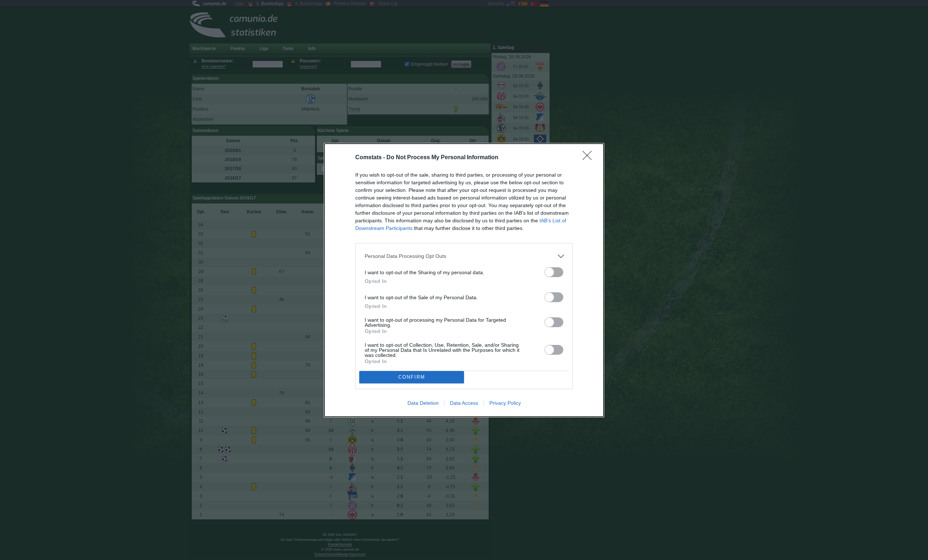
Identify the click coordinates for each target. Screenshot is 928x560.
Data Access (464, 403)
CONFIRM (411, 377)
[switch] (553, 272)
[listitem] (464, 256)
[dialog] (464, 280)
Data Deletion (423, 403)
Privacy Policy (505, 403)
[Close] (589, 158)
